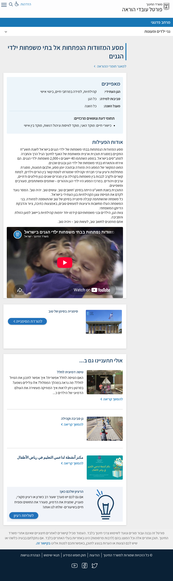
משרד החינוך (154, 4)
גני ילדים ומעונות (157, 31)
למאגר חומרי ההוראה (111, 66)
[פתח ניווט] (3, 5)
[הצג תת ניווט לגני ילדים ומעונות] (6, 31)
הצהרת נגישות (30, 555)
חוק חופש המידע (74, 555)
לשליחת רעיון (24, 515)
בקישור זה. (43, 543)
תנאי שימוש (51, 555)
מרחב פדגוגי (160, 22)
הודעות (94, 555)
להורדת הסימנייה (29, 321)
